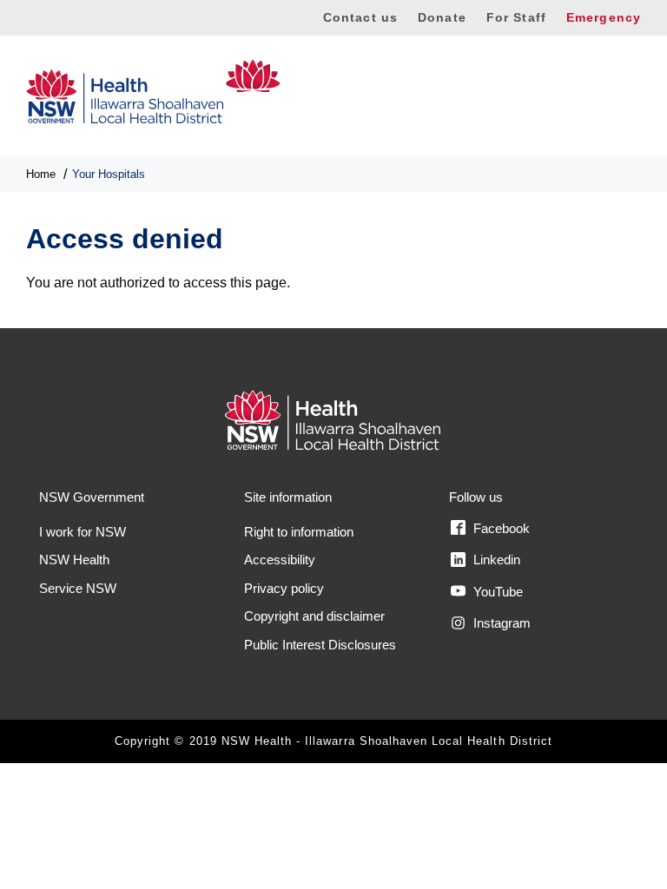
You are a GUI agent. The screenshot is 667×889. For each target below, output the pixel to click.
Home (41, 174)
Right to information (298, 531)
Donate (442, 17)
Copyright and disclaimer (314, 616)
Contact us (360, 17)
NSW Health (74, 559)
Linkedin (495, 559)
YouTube (496, 591)
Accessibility (279, 559)
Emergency (603, 17)
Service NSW (77, 588)
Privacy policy (284, 588)
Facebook (500, 528)
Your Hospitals (108, 174)
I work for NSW (82, 531)
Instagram (500, 623)
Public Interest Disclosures (320, 644)
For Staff (516, 17)
